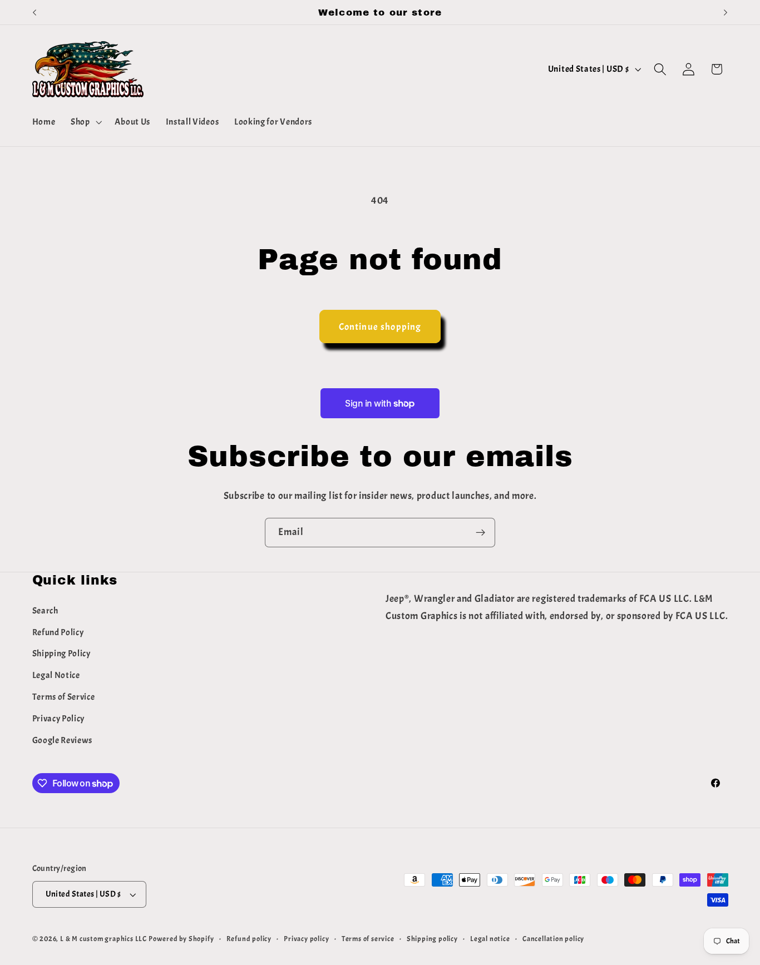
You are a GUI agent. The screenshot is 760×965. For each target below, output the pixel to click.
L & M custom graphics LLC (103, 938)
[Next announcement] (725, 12)
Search (45, 610)
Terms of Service (63, 696)
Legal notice (490, 938)
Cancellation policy (553, 938)
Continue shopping (380, 326)
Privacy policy (306, 938)
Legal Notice (56, 675)
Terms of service (368, 938)
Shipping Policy (61, 653)
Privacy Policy (58, 718)
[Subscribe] (480, 533)
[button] (85, 122)
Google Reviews (62, 740)
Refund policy (249, 938)
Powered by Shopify (181, 938)
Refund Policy (58, 632)
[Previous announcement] (34, 12)
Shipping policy (432, 938)
